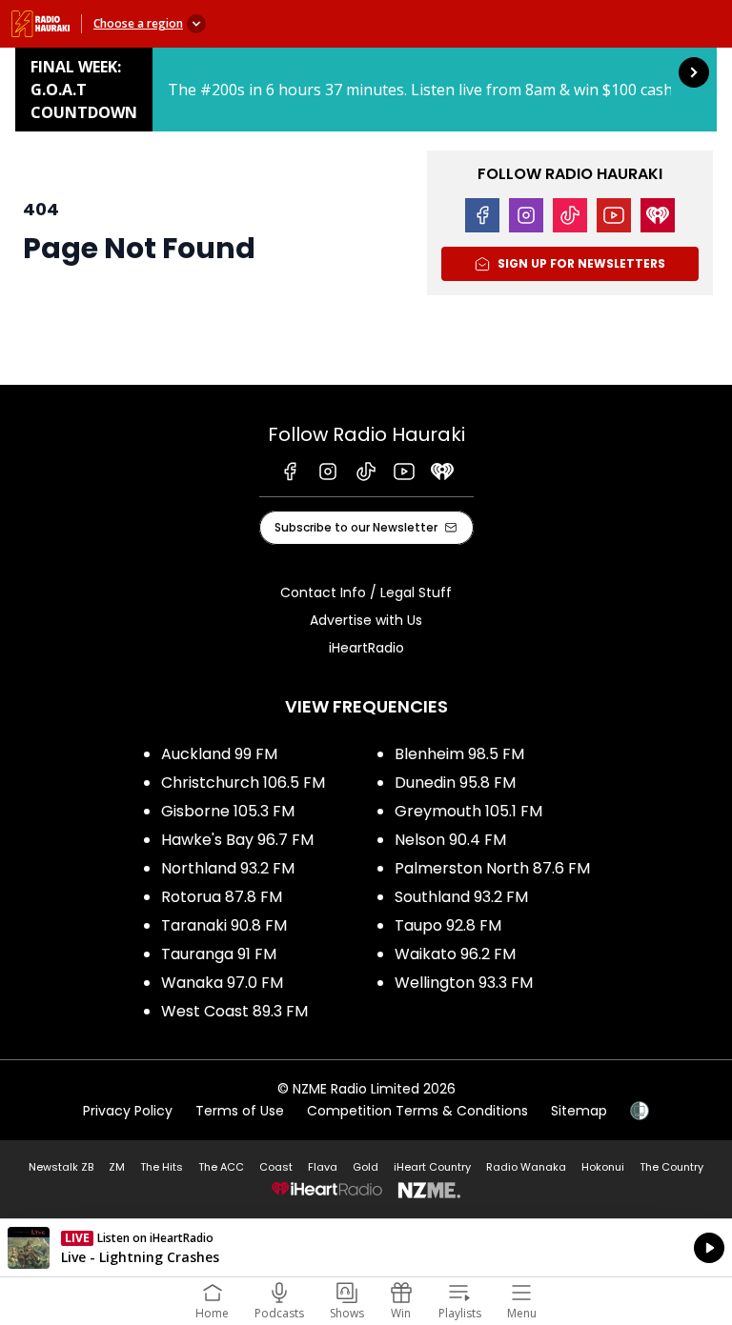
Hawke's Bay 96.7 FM (237, 840)
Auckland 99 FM (219, 754)
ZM (117, 1166)
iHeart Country (432, 1166)
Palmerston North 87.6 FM (492, 868)
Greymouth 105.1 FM (468, 811)
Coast (276, 1166)
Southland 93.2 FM (461, 897)
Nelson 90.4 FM (450, 840)
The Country (671, 1166)
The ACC (221, 1166)
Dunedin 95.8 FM (455, 782)
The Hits (161, 1166)
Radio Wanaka (526, 1166)
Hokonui (602, 1166)
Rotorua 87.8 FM (221, 897)
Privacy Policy (128, 1110)
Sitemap (579, 1110)
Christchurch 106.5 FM (243, 782)
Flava (322, 1166)
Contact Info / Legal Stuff (366, 592)
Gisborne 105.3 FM (228, 811)
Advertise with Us (366, 620)
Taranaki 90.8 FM (224, 925)
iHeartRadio (366, 647)
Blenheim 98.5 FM (459, 754)
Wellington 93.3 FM (464, 983)
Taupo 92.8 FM (448, 925)
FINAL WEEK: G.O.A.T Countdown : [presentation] (366, 89)
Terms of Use (239, 1110)
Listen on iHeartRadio (366, 1247)
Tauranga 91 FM (218, 954)
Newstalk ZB (61, 1166)
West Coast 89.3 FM (234, 1011)
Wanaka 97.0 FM (222, 983)
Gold (365, 1166)
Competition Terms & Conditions (417, 1110)
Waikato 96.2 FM (455, 954)
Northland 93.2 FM (228, 868)
